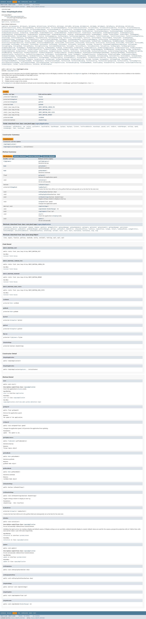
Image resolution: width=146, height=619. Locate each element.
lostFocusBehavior (86, 126)
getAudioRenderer (75, 227)
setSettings (47, 230)
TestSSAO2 (95, 59)
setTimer (55, 230)
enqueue (30, 227)
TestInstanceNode (30, 42)
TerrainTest (121, 27)
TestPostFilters (20, 54)
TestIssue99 (81, 44)
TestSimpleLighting (56, 57)
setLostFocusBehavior (21, 230)
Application (5, 22)
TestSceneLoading (102, 56)
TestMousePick (78, 47)
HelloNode (93, 26)
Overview (3, 1)
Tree (19, 1)
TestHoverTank (96, 41)
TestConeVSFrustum (41, 37)
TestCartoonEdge (32, 36)
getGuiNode (42, 166)
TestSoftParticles (135, 57)
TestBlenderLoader (44, 34)
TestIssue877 (129, 42)
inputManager (55, 126)
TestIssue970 (72, 44)
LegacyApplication (13, 70)
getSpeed (41, 175)
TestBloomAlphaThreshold (82, 34)
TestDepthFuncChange (8, 39)
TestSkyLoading (112, 57)
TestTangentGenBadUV (25, 61)
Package (9, 1)
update (41, 218)
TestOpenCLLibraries (55, 51)
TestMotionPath (68, 47)
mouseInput (96, 126)
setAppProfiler (133, 229)
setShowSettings (44, 197)
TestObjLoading (120, 49)
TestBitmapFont (97, 32)
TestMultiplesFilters (122, 47)
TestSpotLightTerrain (77, 59)
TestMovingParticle (90, 47)
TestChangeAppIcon (50, 36)
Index (30, 1)
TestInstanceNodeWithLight (45, 42)
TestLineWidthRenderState (57, 46)
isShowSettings (43, 184)
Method (22, 6)
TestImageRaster (130, 41)
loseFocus (91, 229)
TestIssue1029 (79, 42)
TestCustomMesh (107, 37)
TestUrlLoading (97, 62)
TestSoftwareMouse (7, 59)
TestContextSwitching (55, 37)
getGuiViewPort (102, 227)
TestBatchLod (24, 32)
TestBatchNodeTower (60, 32)
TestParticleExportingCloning (117, 51)
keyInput (69, 126)
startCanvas (77, 230)
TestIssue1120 (90, 42)
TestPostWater (49, 54)
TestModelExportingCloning (35, 47)
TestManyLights (115, 46)
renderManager (122, 126)
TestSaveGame (92, 56)
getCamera (85, 227)
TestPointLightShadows (118, 52)
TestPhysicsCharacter (31, 52)
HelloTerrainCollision (9, 27)
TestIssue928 (53, 44)
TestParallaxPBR (85, 51)
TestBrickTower (114, 34)
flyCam (41, 96)
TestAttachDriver (87, 31)
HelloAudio (32, 26)
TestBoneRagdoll (97, 34)
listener (76, 126)
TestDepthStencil (33, 39)
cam (24, 126)
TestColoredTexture (17, 37)
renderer (113, 126)
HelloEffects (52, 26)
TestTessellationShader (52, 61)
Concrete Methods (48, 156)
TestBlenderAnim (32, 34)
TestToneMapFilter (135, 61)
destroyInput (23, 227)
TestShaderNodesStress (9, 57)
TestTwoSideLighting (72, 62)
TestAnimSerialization (9, 31)
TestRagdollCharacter (89, 54)
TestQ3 (70, 54)
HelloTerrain (129, 26)
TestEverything (103, 39)
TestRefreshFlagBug (114, 54)
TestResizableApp (49, 56)
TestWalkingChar (7, 64)
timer (14, 128)
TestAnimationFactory (103, 29)
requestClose (100, 229)
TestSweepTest (104, 59)
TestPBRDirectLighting (135, 51)
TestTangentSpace (38, 61)
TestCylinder (117, 37)
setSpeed (41, 201)
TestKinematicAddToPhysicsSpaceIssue (115, 44)
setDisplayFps (43, 192)
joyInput (62, 126)
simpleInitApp (43, 206)
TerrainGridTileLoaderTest (108, 27)
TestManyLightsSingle (128, 46)
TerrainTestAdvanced (133, 27)
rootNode (41, 117)
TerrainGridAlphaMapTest (59, 27)
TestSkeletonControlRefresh (97, 57)
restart (113, 229)
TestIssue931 (62, 44)
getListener (124, 227)
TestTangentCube (115, 59)
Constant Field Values (10, 256)
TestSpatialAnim (20, 59)
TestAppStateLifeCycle (40, 31)
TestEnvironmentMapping (89, 39)
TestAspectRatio (63, 31)
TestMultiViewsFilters (35, 49)
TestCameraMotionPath (8, 36)
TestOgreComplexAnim (8, 51)
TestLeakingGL (132, 44)
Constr (17, 6)
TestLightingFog (7, 46)
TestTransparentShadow (28, 62)
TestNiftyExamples (63, 49)
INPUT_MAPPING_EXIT (45, 109)
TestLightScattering (41, 46)
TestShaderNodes (136, 56)
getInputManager (114, 227)
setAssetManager (8, 230)
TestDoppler (63, 39)
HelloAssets (23, 26)
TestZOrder (36, 64)
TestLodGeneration (93, 46)
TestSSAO (88, 59)
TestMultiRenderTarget (9, 49)
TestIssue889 (6, 44)
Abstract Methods (34, 156)
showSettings (43, 120)
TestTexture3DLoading (78, 61)
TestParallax (75, 51)
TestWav (15, 64)
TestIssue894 (15, 44)
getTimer (53, 229)
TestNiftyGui (74, 49)
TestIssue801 (120, 42)
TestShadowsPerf (32, 57)
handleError (70, 229)
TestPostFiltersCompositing (35, 54)
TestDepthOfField (21, 39)
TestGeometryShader (37, 41)
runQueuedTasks (122, 229)
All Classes (36, 4)
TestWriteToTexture (25, 64)
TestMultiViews (22, 49)
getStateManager (44, 229)
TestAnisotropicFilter (24, 31)
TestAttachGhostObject (101, 31)
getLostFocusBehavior (10, 229)
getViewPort (61, 229)
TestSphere (29, 59)
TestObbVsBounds (109, 49)
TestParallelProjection (99, 51)
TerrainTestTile (67, 29)
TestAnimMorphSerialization (133, 29)
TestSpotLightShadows (62, 59)
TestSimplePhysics (69, 57)
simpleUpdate (43, 211)
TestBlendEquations (20, 34)
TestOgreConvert (21, 51)
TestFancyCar (6, 41)
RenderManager (51, 209)
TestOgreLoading (32, 51)
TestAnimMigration (117, 29)
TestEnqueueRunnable (74, 39)
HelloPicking (120, 26)
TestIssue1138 (110, 42)
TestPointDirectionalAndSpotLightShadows (96, 52)
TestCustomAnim (96, 37)
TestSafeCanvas (81, 56)
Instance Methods (20, 156)
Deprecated (24, 1)
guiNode (41, 104)
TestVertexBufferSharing (133, 62)
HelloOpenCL (101, 26)
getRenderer (22, 229)
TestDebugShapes (128, 37)
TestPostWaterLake (61, 54)
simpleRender (43, 209)
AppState (18, 146)
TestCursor (86, 37)
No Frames (27, 4)
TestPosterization (7, 54)
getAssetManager (64, 227)
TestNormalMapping (96, 49)
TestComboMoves (29, 37)
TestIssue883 (139, 42)
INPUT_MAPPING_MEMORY (45, 114)
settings (130, 126)
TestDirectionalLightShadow (49, 39)
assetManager (7, 126)
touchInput (20, 128)
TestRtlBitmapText (69, 56)
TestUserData (120, 62)
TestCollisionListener (118, 36)
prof (108, 126)
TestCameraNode (21, 36)
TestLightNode (17, 46)
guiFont (41, 102)
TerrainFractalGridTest (42, 27)
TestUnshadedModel (86, 62)
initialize (42, 180)
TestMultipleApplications (106, 47)
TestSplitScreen (39, 59)
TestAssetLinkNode (75, 31)
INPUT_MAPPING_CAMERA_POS (47, 107)
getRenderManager (32, 229)
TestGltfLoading (73, 41)
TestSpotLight (50, 59)
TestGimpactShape (61, 41)
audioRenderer (17, 126)
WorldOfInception (46, 64)
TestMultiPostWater (136, 47)
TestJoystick (98, 44)
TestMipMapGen (21, 47)
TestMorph (59, 47)
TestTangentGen (126, 59)
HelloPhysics (110, 26)
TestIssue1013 (69, 42)
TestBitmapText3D (7, 34)
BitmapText (13, 99)
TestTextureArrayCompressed (107, 61)
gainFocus (43, 227)
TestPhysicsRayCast (60, 52)
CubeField (5, 26)
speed (136, 126)
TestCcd (41, 36)
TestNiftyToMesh (84, 49)
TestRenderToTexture (35, 56)
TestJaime (89, 44)
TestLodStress (104, 46)
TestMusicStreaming (50, 49)
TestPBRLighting (7, 52)
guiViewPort (36, 126)
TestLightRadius (28, 46)
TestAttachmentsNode (116, 31)
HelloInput (60, 26)
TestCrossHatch (77, 37)
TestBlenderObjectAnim (59, 34)
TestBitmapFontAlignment (111, 32)
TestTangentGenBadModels (9, 61)
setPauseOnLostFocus (36, 230)
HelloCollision (41, 26)
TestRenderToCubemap (8, 56)
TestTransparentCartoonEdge (10, 62)
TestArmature (52, 31)
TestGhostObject (49, 41)
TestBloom (70, 34)
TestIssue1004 (59, 42)
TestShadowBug (21, 57)
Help (34, 1)
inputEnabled (45, 126)
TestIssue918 (34, 44)
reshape (107, 229)
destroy (15, 227)
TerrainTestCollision (22, 29)
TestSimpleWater (82, 57)
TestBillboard (86, 32)
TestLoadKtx (70, 46)
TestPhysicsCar (18, 52)
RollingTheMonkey (28, 27)
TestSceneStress (114, 56)
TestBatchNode (33, 32)
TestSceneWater (125, 56)
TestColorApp (6, 37)
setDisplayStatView (45, 194)
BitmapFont (13, 102)
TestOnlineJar (43, 51)
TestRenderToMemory (22, 56)
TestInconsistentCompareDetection (12, 42)
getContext (93, 227)
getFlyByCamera (43, 161)
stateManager (7, 128)
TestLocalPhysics (80, 46)
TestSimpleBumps (44, 57)
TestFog (27, 41)
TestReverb (59, 56)
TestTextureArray (91, 61)
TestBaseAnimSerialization (10, 32)
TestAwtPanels (128, 31)
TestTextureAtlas (122, 61)
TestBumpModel (134, 34)
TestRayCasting (101, 54)
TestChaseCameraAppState (77, 36)
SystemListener (15, 22)
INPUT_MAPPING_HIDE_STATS (47, 112)
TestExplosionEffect (129, 39)
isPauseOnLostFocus (81, 229)
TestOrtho (66, 51)
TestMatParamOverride (8, 47)
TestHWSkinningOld (118, 41)
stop (92, 230)
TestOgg (128, 49)
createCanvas (7, 227)
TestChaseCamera (63, 36)
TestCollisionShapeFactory (134, 36)
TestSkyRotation (123, 57)
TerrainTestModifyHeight (38, 29)
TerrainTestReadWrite (53, 29)
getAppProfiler (52, 227)
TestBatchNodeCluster (46, 32)
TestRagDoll (77, 54)
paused (103, 126)
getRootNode (42, 170)
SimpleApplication (9, 144)
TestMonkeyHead (49, 47)
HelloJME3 (68, 26)
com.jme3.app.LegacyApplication (14, 16)
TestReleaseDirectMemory (129, 54)
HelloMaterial (84, 26)
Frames (21, 4)
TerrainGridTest (93, 27)
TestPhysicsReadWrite (74, 52)
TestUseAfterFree (109, 62)
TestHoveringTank (84, 41)
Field (12, 6)
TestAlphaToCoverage (79, 29)
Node (11, 104)
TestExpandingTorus (115, 39)
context (28, 126)
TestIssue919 (44, 44)
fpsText (41, 99)
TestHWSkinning (106, 41)
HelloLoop (76, 26)
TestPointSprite (131, 52)
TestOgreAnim (136, 49)
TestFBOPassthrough (17, 41)
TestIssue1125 (100, 42)
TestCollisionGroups (102, 36)
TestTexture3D (65, 61)
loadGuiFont (42, 187)
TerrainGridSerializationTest (77, 27)
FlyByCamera (14, 96)
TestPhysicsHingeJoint (46, 52)
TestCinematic (90, 36)
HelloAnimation (14, 26)
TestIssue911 (25, 44)
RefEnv (19, 27)
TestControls (67, 37)
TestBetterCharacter (74, 32)
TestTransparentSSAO (42, 62)
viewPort (28, 128)
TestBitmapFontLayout (126, 32)
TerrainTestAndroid (8, 29)
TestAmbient (91, 29)
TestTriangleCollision (57, 62)
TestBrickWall (124, 34)
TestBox (105, 34)
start (40, 214)
